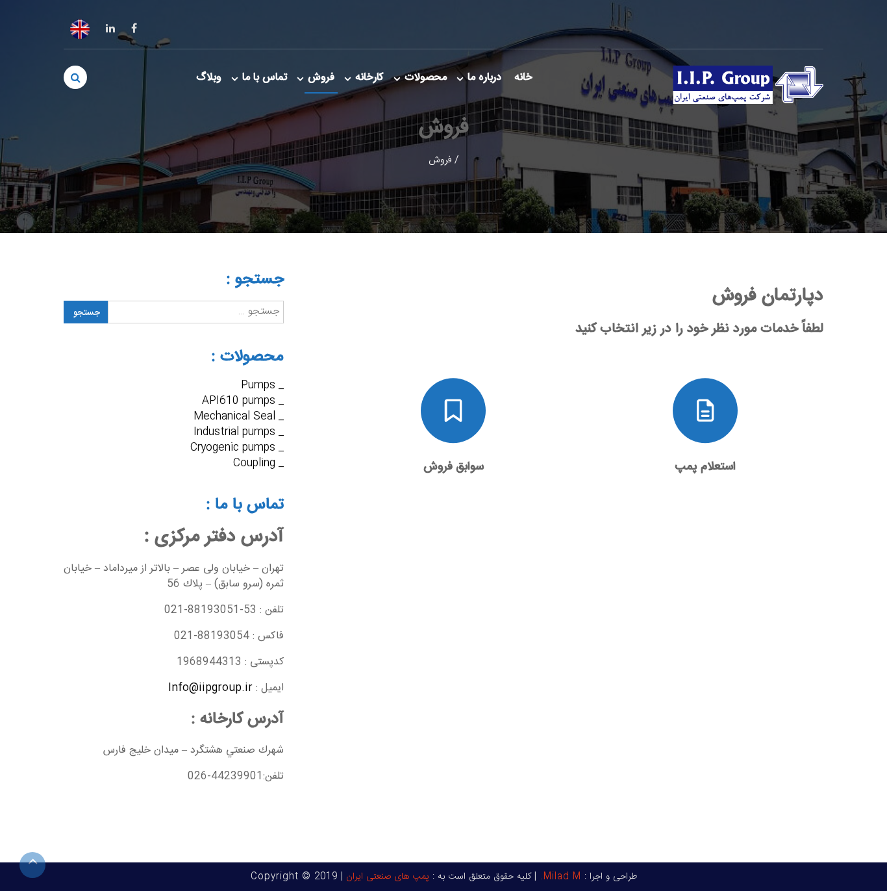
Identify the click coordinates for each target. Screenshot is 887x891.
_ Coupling (258, 463)
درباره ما (484, 77)
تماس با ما (264, 77)
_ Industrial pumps (239, 432)
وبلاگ (208, 77)
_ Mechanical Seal (239, 416)
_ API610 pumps (243, 401)
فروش (321, 77)
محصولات (426, 77)
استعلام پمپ (705, 467)
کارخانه (369, 77)
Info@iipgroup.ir (210, 688)
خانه (523, 77)
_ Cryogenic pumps (237, 448)
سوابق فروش (453, 467)
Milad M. (559, 877)
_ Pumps (262, 385)
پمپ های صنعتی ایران (387, 877)
